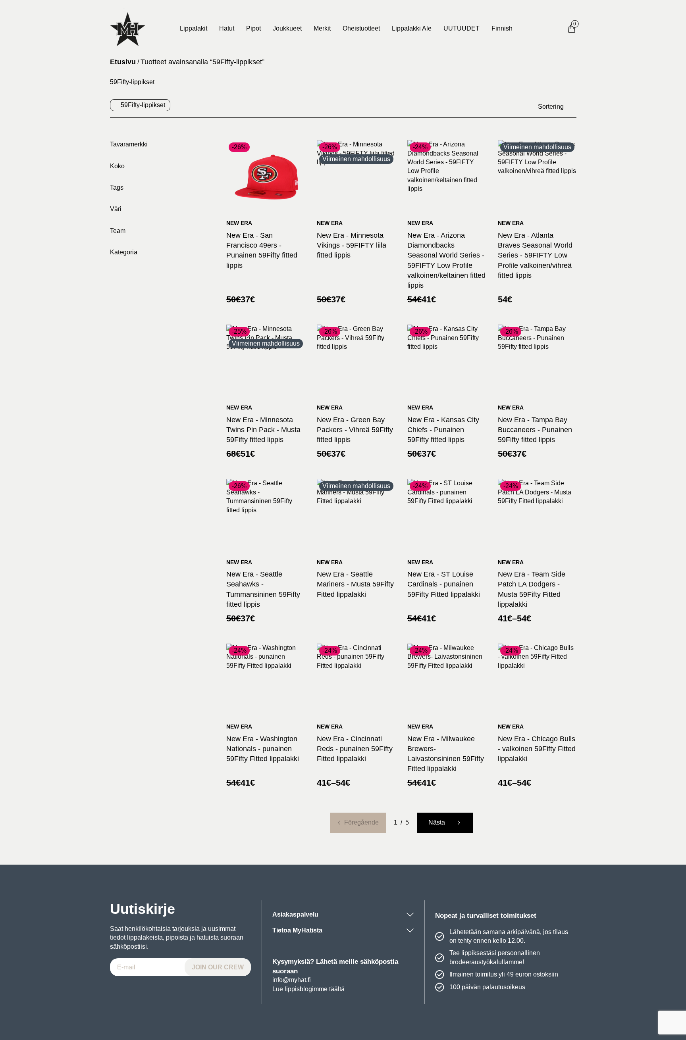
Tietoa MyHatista (297, 930)
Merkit (322, 28)
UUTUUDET (461, 28)
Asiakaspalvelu (295, 914)
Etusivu (123, 62)
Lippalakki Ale (412, 28)
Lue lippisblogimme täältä (308, 989)
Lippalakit (193, 28)
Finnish (502, 28)
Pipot (253, 28)
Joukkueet (287, 28)
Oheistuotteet (361, 28)
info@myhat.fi (291, 980)
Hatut (226, 28)
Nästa (436, 822)
